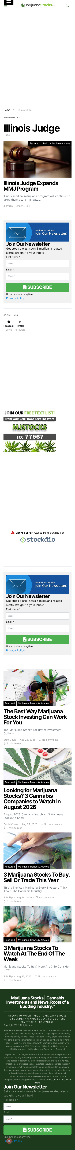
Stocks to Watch (19, 1015)
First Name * (13, 256)
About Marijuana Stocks (50, 1015)
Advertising (28, 1022)
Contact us (46, 1022)
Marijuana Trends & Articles (33, 703)
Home (6, 109)
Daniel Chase (10, 824)
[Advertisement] (37, 59)
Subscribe (39, 287)
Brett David (9, 739)
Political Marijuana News (56, 143)
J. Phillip (8, 205)
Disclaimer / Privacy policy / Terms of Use (37, 1019)
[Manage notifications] (9, 1141)
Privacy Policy (15, 298)
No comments (50, 739)
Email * (10, 269)
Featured (34, 143)
